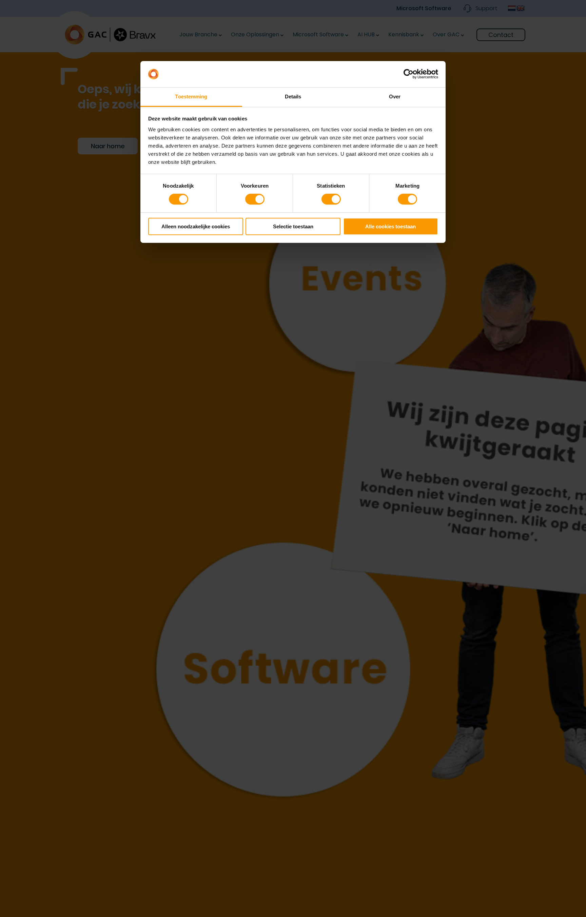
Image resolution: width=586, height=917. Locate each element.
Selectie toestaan (293, 226)
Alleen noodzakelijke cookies (195, 226)
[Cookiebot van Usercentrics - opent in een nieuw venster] (408, 74)
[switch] (255, 199)
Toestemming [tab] (191, 96)
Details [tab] (293, 96)
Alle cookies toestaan (390, 226)
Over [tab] (395, 96)
